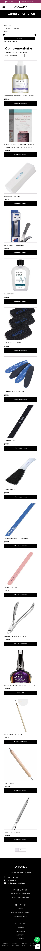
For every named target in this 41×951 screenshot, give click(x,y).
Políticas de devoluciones (15, 944)
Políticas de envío (25, 944)
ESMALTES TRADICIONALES (20, 894)
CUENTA (20, 909)
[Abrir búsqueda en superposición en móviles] (37, 7)
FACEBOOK (20, 927)
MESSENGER (20, 931)
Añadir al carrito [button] (20, 103)
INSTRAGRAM (20, 935)
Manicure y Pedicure (12, 28)
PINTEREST (20, 938)
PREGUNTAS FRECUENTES (20, 912)
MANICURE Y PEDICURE (20, 897)
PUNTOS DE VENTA (20, 916)
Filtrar (19, 38)
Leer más (20, 692)
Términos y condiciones (5, 944)
